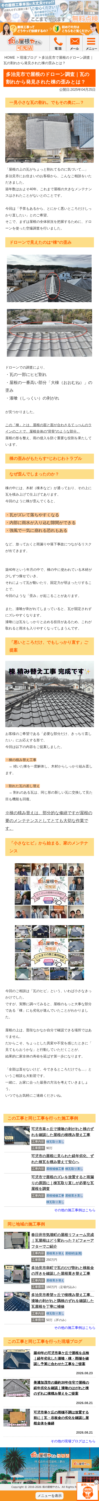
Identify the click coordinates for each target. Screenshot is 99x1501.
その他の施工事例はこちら (75, 1210)
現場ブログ (28, 57)
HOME (9, 57)
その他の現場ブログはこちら (73, 1441)
